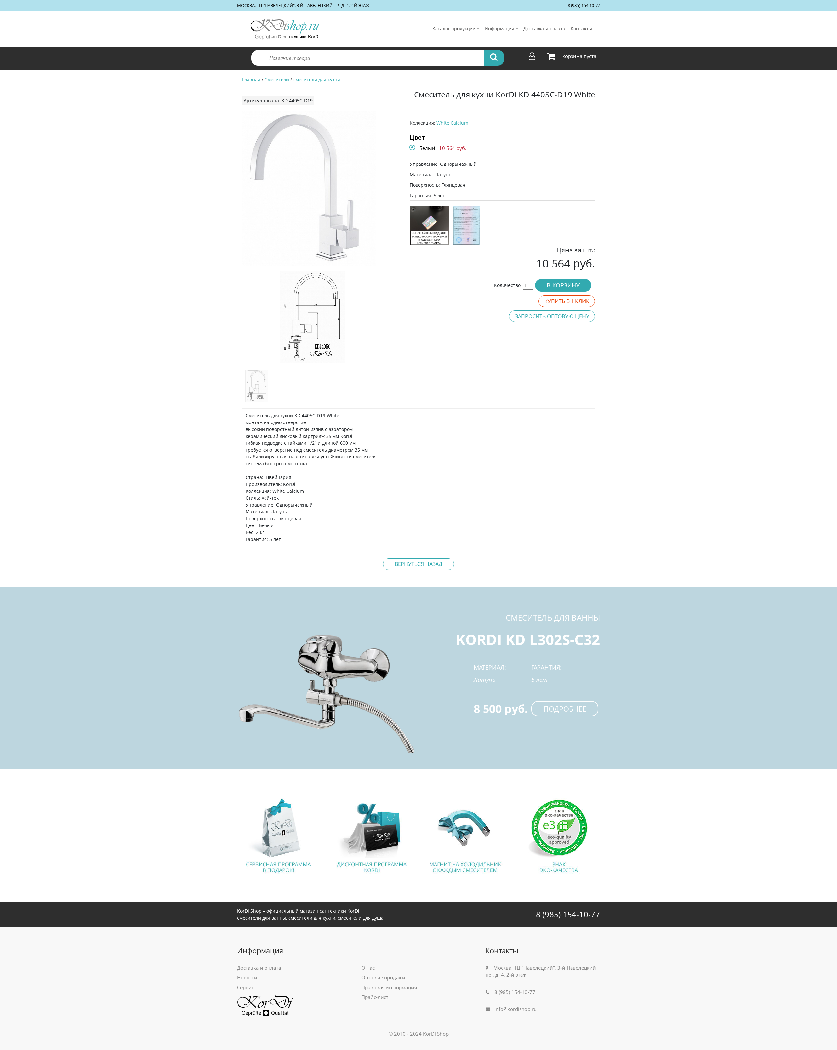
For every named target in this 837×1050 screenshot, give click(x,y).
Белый (427, 148)
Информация (499, 29)
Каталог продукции (454, 29)
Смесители (277, 80)
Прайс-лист (374, 997)
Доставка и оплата (544, 29)
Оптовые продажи (383, 977)
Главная (251, 80)
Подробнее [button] (564, 709)
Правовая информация (389, 987)
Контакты (581, 29)
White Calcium (452, 123)
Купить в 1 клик (566, 301)
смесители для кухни (316, 80)
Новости (247, 977)
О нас (368, 967)
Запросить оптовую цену (552, 316)
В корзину (563, 285)
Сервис (245, 987)
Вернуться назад (418, 564)
